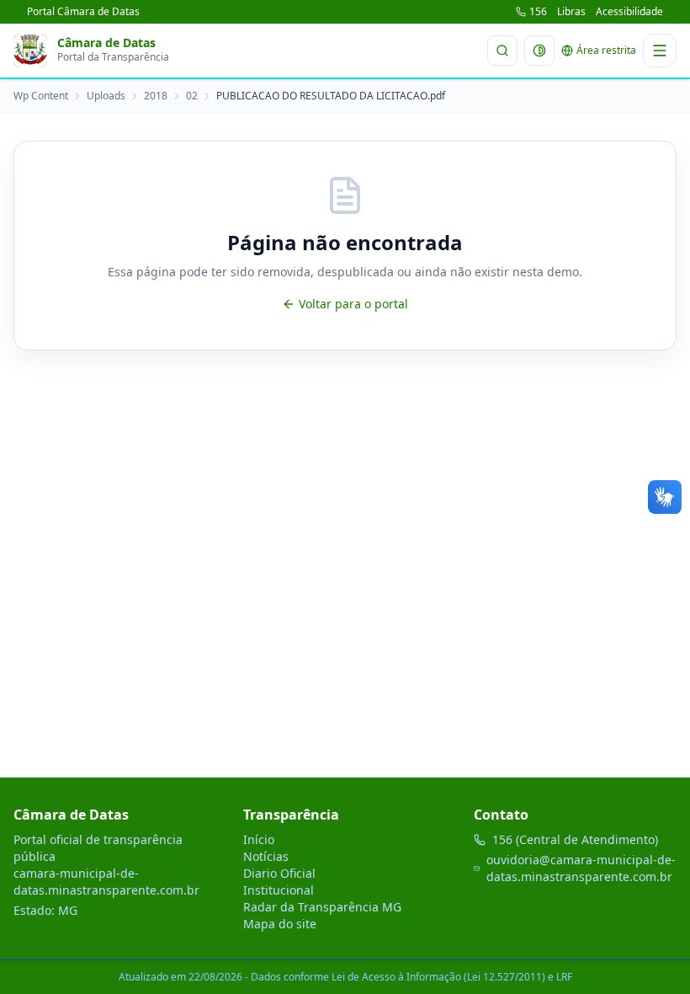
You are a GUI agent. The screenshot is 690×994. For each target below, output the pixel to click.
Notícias (266, 856)
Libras (571, 12)
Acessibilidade (629, 12)
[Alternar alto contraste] (539, 50)
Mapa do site (279, 924)
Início (258, 839)
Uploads (106, 96)
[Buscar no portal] (502, 50)
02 (192, 96)
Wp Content (40, 96)
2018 (155, 96)
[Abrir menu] (660, 50)
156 (538, 12)
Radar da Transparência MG (322, 907)
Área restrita (606, 50)
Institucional (278, 890)
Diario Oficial (279, 873)
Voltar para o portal (353, 304)
